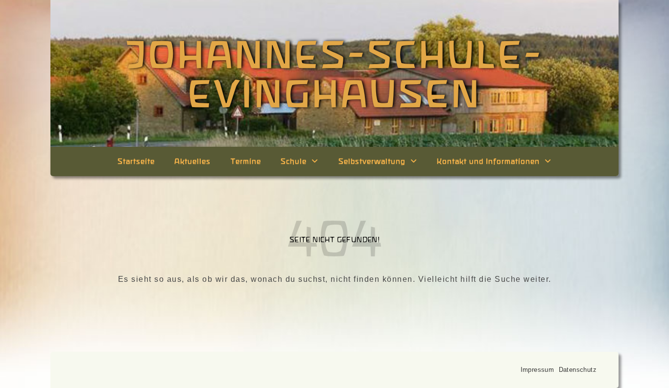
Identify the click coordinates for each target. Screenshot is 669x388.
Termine (246, 161)
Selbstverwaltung (372, 161)
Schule (294, 161)
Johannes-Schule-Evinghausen (335, 73)
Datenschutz (578, 369)
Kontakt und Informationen (488, 161)
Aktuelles (192, 161)
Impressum (537, 369)
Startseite (136, 161)
